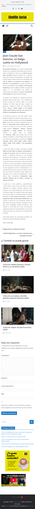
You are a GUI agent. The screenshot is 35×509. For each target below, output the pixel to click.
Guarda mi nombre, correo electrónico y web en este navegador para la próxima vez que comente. (16, 406)
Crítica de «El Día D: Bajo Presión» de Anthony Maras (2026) (17, 444)
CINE (4, 51)
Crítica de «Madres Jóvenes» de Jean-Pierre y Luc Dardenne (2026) (17, 265)
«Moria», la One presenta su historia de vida (13, 436)
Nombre (4, 378)
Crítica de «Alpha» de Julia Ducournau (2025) (17, 328)
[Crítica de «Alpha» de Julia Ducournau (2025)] (17, 309)
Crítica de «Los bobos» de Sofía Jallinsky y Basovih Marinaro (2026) (16, 297)
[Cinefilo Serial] (3, 26)
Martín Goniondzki (16, 66)
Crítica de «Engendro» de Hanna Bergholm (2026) (14, 446)
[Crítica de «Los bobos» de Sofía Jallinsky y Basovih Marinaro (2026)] (17, 277)
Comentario (5, 355)
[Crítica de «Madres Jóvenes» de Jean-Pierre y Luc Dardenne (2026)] (17, 246)
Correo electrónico (7, 386)
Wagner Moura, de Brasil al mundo (14, 229)
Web (2, 394)
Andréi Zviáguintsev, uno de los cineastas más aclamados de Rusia (17, 234)
